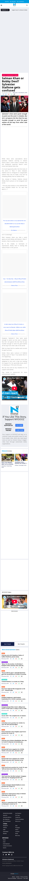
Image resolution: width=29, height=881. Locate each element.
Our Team (17, 815)
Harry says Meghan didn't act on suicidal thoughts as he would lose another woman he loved (8, 463)
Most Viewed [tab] (7, 644)
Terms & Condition (12, 878)
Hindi (4, 841)
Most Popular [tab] (21, 644)
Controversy (4, 662)
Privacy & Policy (24, 876)
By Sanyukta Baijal (6, 92)
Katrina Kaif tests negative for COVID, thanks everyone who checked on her (13, 749)
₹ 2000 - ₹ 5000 (19, 430)
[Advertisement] (14, 27)
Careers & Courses (7, 845)
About (13, 876)
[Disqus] (14, 495)
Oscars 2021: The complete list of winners (14, 715)
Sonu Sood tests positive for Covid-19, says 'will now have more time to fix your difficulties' (14, 768)
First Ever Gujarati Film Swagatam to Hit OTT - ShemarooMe (13, 689)
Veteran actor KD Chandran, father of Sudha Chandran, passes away (13, 655)
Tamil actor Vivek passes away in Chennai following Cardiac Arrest (14, 794)
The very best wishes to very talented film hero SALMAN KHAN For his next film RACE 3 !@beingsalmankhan (14, 223)
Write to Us (19, 878)
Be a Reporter (13, 1)
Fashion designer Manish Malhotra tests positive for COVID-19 (13, 785)
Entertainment (10, 75)
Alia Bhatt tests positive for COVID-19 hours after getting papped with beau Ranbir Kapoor (21, 462)
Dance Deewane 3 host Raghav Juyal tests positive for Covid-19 (14, 732)
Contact (17, 876)
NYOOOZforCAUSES (7, 813)
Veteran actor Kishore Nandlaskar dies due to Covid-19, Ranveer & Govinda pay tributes (14, 741)
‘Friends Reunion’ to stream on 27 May (13, 681)
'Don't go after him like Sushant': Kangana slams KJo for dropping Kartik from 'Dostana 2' (14, 776)
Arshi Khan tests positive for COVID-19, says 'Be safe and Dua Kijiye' (13, 723)
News (3, 653)
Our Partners (18, 813)
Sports (4, 847)
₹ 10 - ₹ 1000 (19, 425)
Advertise (7, 1)
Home (4, 75)
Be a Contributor (20, 1)
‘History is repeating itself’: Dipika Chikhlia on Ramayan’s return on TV (14, 803)
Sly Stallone (14, 230)
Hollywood (4, 679)
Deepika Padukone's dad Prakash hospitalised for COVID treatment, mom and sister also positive (13, 698)
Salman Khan (14, 285)
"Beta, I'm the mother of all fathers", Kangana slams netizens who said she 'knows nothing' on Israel (12, 664)
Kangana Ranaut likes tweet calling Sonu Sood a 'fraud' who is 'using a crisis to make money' (14, 707)
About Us (5, 815)
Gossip (16, 75)
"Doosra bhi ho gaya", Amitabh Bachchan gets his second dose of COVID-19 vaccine (14, 673)
